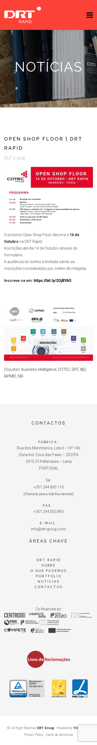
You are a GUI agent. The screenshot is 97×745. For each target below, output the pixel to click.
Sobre (48, 565)
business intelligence (38, 369)
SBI (20, 376)
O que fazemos (48, 571)
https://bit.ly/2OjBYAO (52, 280)
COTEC (64, 369)
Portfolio (48, 576)
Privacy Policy (33, 735)
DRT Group (45, 728)
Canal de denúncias (59, 735)
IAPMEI (10, 376)
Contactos (48, 587)
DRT (75, 369)
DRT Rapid (49, 560)
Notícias (49, 581)
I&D (82, 369)
